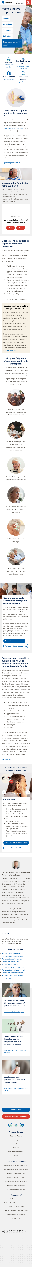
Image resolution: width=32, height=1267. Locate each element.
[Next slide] (28, 792)
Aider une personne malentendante (16, 1211)
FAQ (16, 1144)
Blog (16, 1140)
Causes (6, 18)
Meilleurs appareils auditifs (16, 1185)
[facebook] (10, 1125)
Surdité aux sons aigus (10, 964)
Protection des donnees (16, 1152)
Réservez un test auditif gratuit (11, 43)
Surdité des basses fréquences (12, 967)
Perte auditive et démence (11, 978)
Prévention (7, 36)
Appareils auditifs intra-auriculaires (16, 1169)
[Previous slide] (4, 792)
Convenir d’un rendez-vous (14, 641)
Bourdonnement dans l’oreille (12, 975)
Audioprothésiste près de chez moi (16, 1203)
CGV (16, 1155)
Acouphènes (16, 1218)
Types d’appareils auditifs (16, 1161)
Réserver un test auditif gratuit (16, 1116)
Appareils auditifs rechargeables (16, 1181)
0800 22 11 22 (11, 350)
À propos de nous (16, 1132)
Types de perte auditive (12, 163)
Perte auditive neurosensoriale (12, 956)
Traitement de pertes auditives (16, 646)
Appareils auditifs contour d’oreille (16, 1165)
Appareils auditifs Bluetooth (16, 1177)
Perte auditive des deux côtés (12, 973)
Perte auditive (6, 759)
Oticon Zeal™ (16, 848)
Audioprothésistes (16, 1199)
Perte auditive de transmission (12, 959)
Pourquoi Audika (16, 1136)
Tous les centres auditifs (16, 1207)
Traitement (7, 30)
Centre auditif (16, 1195)
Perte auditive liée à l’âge (11, 953)
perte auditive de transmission (14, 128)
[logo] (7, 2)
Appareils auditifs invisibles (16, 1173)
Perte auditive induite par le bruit (13, 970)
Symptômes (7, 24)
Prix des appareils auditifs (16, 1189)
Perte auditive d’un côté (10, 962)
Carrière (16, 1148)
